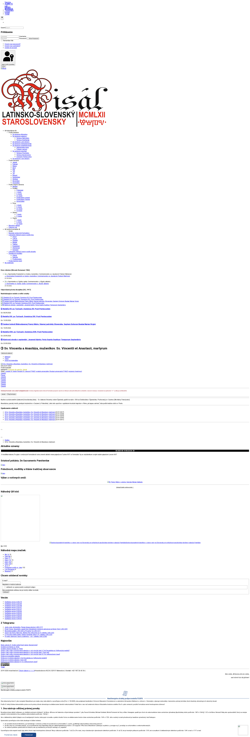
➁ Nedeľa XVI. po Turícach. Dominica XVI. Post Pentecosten (26, 316)
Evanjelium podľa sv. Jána (13, 567)
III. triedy (19, 196)
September (16, 177)
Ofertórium (16, 248)
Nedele (14, 186)
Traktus (14, 244)
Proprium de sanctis (15, 369)
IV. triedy (19, 211)
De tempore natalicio (19, 136)
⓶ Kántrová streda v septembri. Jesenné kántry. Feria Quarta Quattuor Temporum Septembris (41, 340)
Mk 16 (7, 554)
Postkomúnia (16, 259)
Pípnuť (3, 375)
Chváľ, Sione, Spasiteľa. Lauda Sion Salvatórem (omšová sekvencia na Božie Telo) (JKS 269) (36, 629)
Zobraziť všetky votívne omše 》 (125, 487)
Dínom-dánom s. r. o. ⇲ (26, 671)
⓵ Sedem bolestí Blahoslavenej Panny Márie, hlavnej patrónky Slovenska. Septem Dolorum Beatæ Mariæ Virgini (48, 324)
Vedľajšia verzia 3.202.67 (13, 609)
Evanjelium (16, 246)
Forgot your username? (12, 46)
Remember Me (8, 41)
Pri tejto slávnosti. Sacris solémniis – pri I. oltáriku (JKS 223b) (26, 636)
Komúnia (15, 250)
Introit (14, 237)
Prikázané (19, 190)
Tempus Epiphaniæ (22, 140)
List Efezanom (10, 569)
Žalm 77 (7, 558)
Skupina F (8, 571)
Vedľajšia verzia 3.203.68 (13, 606)
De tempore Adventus (19, 134)
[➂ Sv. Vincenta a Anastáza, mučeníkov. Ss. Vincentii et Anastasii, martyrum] (27, 364)
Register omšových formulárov (19, 233)
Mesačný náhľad (14, 226)
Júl (13, 173)
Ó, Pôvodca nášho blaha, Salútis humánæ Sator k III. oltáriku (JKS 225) (28, 635)
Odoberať (6, 592)
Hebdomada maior (22, 147)
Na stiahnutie (9, 263)
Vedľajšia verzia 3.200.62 (13, 619)
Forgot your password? (13, 44)
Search (3, 28)
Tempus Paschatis (22, 153)
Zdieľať (3, 373)
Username (22, 36)
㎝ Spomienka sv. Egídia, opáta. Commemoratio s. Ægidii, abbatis (27, 284)
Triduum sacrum (21, 149)
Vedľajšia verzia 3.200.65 (13, 613)
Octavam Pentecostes (24, 157)
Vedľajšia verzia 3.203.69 (13, 604)
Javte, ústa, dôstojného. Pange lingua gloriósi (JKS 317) (24, 627)
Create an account (11, 48)
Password (22, 38)
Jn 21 (6, 566)
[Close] (1, 429)
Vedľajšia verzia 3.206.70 (13, 602)
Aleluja (14, 242)
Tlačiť (6, 359)
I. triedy (18, 192)
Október (15, 179)
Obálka (7, 440)
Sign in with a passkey (8, 64)
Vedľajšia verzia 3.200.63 (13, 617)
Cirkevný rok (13, 227)
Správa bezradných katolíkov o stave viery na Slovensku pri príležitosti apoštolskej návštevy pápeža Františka (163, 543)
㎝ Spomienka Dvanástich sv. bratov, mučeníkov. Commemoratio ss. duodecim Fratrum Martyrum (37, 276)
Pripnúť (3, 379)
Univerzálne (20, 201)
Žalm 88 (7, 556)
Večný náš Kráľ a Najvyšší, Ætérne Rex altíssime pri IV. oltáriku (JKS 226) (29, 633)
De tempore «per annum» (21, 142)
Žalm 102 (8, 562)
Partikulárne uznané (23, 198)
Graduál (15, 240)
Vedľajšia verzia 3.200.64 (13, 615)
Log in (3, 66)
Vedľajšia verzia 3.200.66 (13, 611)
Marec (14, 166)
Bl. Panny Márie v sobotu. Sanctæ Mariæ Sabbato (126, 482)
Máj (13, 170)
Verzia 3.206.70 (6, 3)
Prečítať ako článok (10, 735)
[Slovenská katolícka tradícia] (243, 730)
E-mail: (5, 580)
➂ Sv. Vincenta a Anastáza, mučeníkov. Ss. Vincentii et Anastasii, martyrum (30, 412)
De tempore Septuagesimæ (21, 144)
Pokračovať (29, 735)
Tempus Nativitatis (22, 138)
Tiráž (6, 14)
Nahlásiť (7, 357)
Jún (13, 172)
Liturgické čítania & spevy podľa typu (21, 235)
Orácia (14, 255)
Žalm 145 (8, 564)
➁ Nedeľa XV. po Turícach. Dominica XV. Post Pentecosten (25, 309)
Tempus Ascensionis (23, 155)
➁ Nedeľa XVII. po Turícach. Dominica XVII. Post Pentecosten (27, 332)
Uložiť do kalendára (11, 360)
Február (15, 164)
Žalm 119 (8, 560)
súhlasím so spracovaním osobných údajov (20, 587)
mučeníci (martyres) (75, 371)
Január (14, 162)
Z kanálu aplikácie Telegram (6, 8)
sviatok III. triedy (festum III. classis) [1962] (20, 371)
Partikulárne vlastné (23, 199)
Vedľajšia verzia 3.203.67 (13, 607)
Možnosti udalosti (7, 353)
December (16, 183)
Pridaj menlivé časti (15, 261)
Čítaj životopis (11, 394)
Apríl (14, 168)
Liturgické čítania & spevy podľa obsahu (22, 252)
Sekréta (15, 257)
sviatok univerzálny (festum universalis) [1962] (52, 371)
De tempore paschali (19, 151)
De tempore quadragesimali (21, 145)
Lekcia (14, 239)
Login (6, 12)
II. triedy (19, 194)
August (14, 175)
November (16, 181)
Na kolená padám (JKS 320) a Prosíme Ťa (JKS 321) (22, 631)
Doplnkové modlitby (15, 253)
